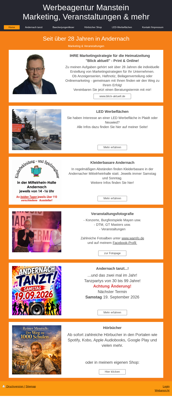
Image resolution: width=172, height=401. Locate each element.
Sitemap (31, 386)
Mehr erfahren (112, 147)
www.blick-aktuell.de (112, 96)
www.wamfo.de (133, 238)
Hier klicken (112, 371)
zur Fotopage (112, 253)
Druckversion (15, 386)
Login (166, 386)
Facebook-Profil (125, 243)
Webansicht (162, 390)
